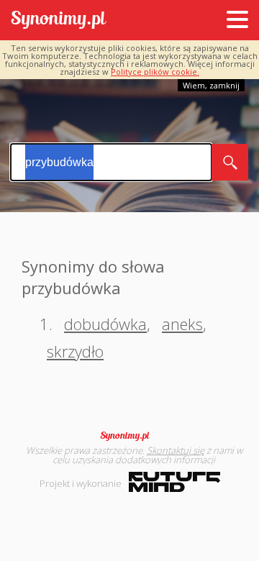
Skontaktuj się (175, 450)
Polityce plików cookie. (155, 71)
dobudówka (105, 323)
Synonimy (129, 435)
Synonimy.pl (58, 20)
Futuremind (174, 482)
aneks (182, 323)
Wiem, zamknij (211, 85)
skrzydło (75, 351)
